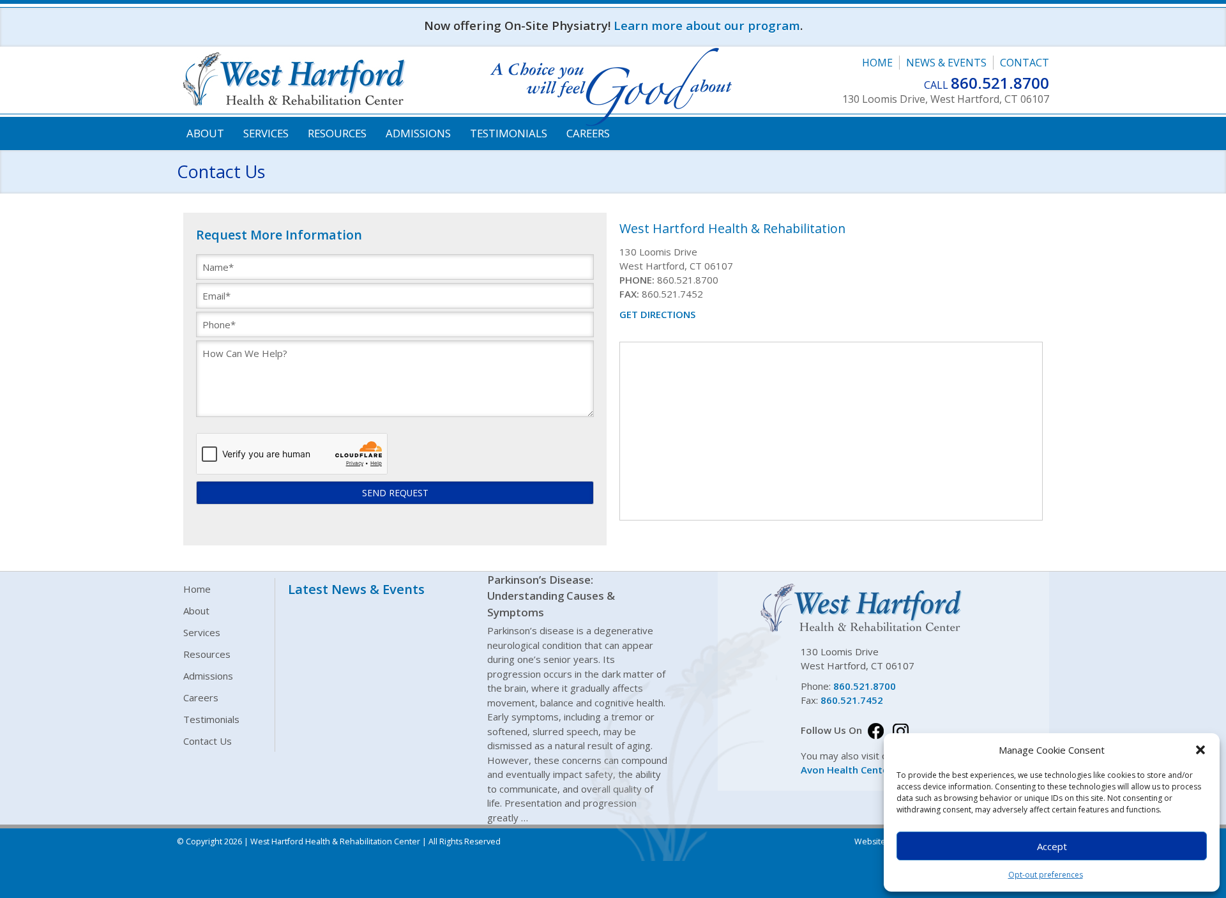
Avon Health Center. (848, 769)
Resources (337, 133)
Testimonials (508, 133)
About (205, 133)
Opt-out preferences (1045, 874)
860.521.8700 (1000, 82)
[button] (1200, 749)
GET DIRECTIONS (657, 314)
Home (877, 63)
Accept (1052, 846)
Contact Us (207, 740)
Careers (588, 133)
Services (266, 133)
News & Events (946, 63)
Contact (1024, 63)
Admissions (418, 133)
